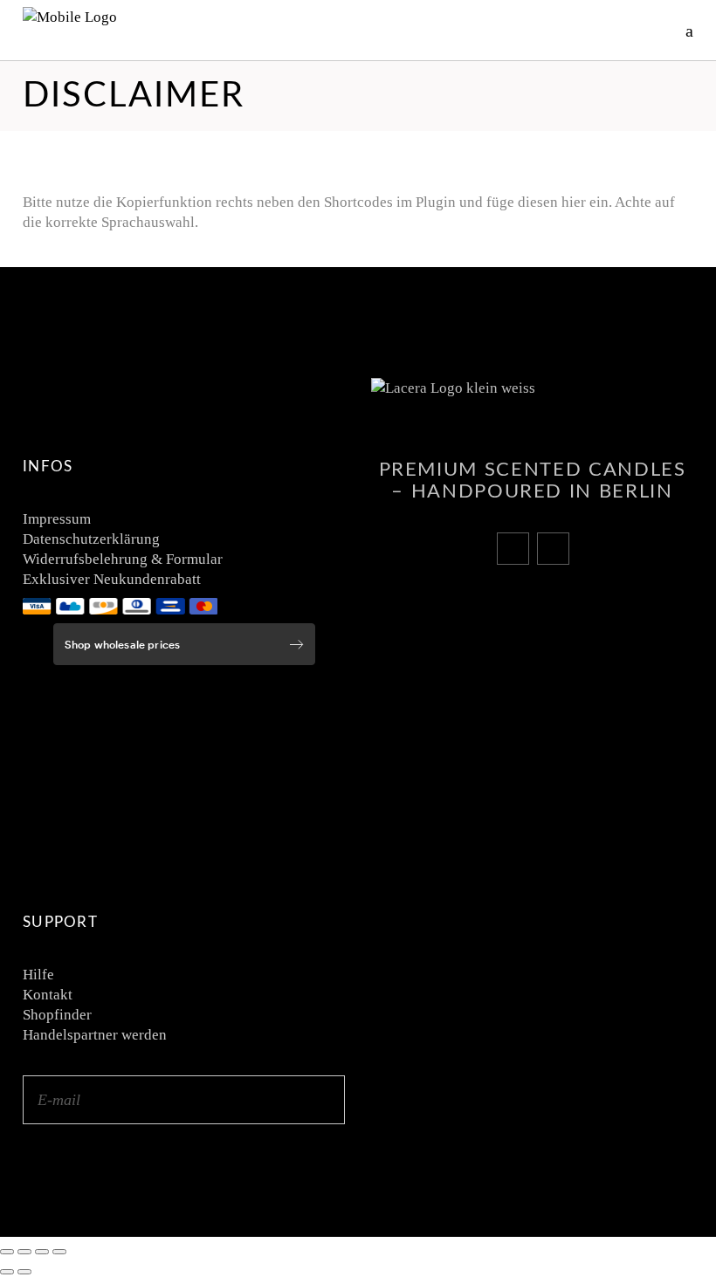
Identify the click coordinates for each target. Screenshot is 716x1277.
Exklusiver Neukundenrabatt (112, 579)
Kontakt (47, 994)
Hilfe (38, 974)
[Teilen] (42, 1251)
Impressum (57, 519)
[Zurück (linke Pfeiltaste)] (7, 1271)
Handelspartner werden (95, 1034)
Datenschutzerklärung (91, 539)
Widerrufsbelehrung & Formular (123, 559)
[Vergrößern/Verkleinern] (7, 1251)
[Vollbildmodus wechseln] (24, 1251)
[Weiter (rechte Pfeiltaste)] (24, 1271)
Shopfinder (57, 1014)
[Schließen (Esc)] (59, 1251)
